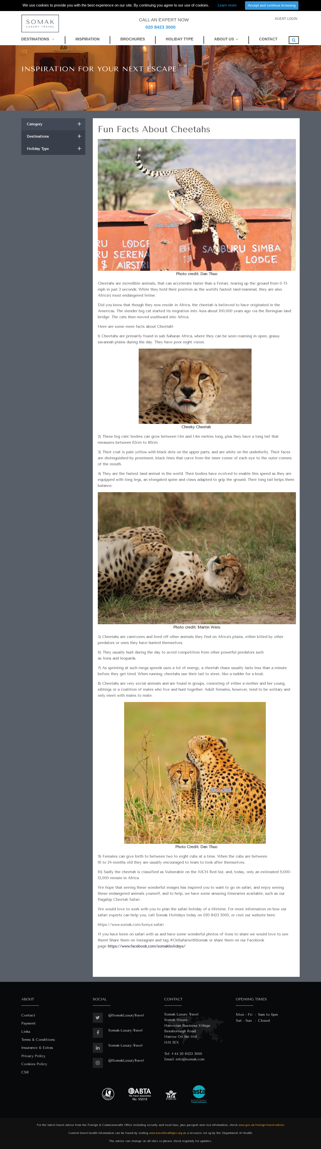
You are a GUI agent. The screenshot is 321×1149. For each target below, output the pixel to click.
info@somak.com (190, 1059)
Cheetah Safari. (126, 899)
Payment (28, 1023)
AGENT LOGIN (286, 19)
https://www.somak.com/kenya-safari (131, 924)
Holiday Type (54, 149)
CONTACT (268, 39)
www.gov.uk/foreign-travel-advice (261, 1125)
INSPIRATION (87, 39)
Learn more (227, 5)
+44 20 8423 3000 (186, 1054)
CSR (25, 1072)
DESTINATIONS (35, 39)
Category (54, 124)
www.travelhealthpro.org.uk (167, 1133)
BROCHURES (132, 39)
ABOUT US (224, 39)
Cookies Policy (34, 1064)
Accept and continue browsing (272, 5)
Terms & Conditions (38, 1040)
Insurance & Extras (37, 1048)
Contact (28, 1015)
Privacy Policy (33, 1056)
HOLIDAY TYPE (179, 39)
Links (25, 1032)
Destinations (54, 136)
